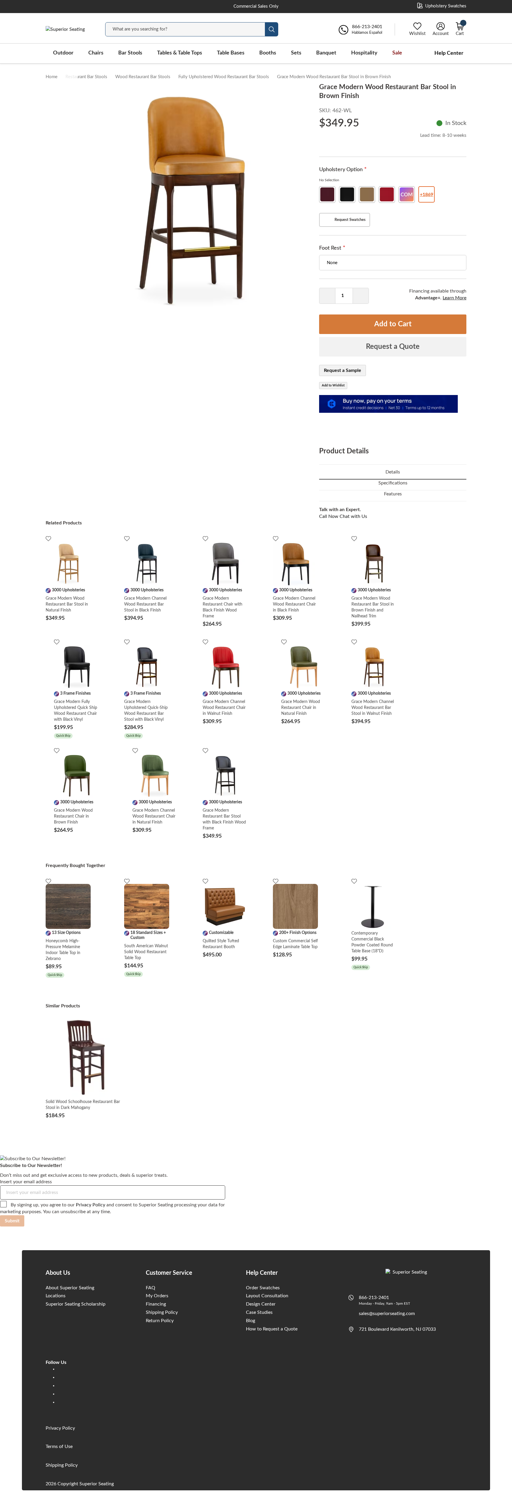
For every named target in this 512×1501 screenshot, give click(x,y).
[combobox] (185, 29)
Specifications (392, 483)
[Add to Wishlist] (48, 538)
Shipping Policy (162, 1312)
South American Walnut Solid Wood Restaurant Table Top (146, 952)
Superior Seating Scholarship (75, 1304)
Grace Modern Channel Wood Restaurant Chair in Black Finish (294, 604)
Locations (55, 1295)
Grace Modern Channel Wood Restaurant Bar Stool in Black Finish (145, 604)
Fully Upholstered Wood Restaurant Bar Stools (223, 77)
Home (51, 77)
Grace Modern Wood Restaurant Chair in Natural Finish (300, 708)
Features (393, 494)
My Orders (157, 1295)
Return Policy (160, 1320)
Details (392, 472)
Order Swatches (263, 1287)
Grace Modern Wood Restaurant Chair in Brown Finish (73, 816)
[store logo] (407, 1274)
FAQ (150, 1287)
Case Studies (259, 1312)
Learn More (454, 298)
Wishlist (417, 33)
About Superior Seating (70, 1287)
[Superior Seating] (69, 29)
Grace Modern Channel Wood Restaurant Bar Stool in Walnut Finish (372, 708)
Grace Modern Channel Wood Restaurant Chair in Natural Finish (153, 816)
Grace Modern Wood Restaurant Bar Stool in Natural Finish (67, 604)
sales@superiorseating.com (387, 1313)
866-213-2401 (374, 1297)
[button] (69, 82)
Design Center (261, 1304)
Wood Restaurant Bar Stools (142, 77)
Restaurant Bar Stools (86, 77)
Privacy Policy (90, 1205)
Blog (250, 1320)
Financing (156, 1304)
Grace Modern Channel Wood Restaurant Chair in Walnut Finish (224, 708)
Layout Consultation (267, 1295)
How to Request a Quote (271, 1329)
